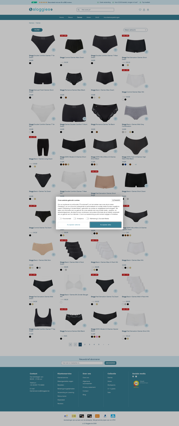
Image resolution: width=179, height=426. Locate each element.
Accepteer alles (105, 225)
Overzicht (117, 200)
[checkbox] (64, 219)
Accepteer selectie (73, 225)
